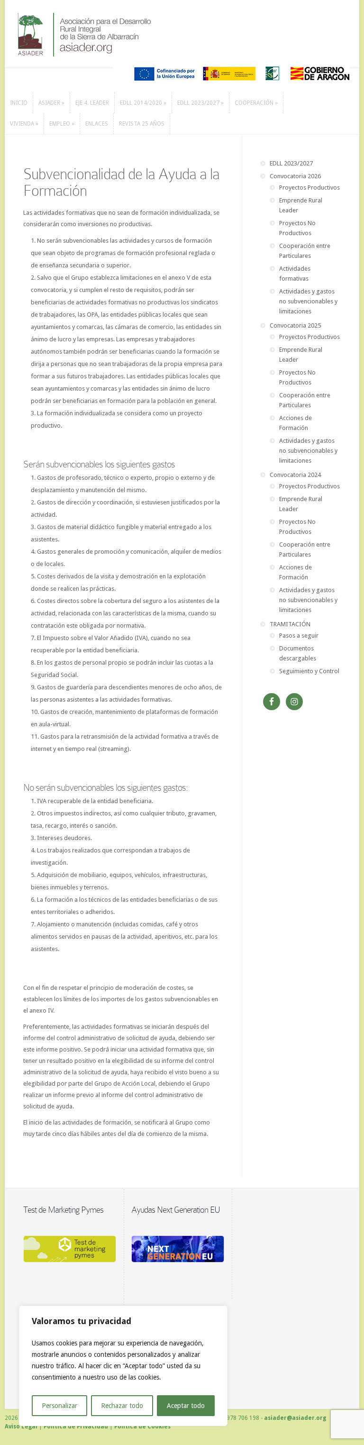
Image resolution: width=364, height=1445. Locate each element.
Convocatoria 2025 (295, 325)
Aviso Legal (21, 1426)
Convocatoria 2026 (295, 176)
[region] (123, 1366)
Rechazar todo (122, 1405)
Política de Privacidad (76, 1426)
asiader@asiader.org (295, 1418)
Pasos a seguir (298, 635)
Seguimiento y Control (309, 671)
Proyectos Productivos (309, 187)
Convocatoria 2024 (295, 474)
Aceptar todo (186, 1405)
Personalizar (59, 1405)
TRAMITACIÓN (290, 624)
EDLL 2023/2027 (291, 163)
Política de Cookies (142, 1426)
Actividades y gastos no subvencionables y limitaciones (308, 301)
